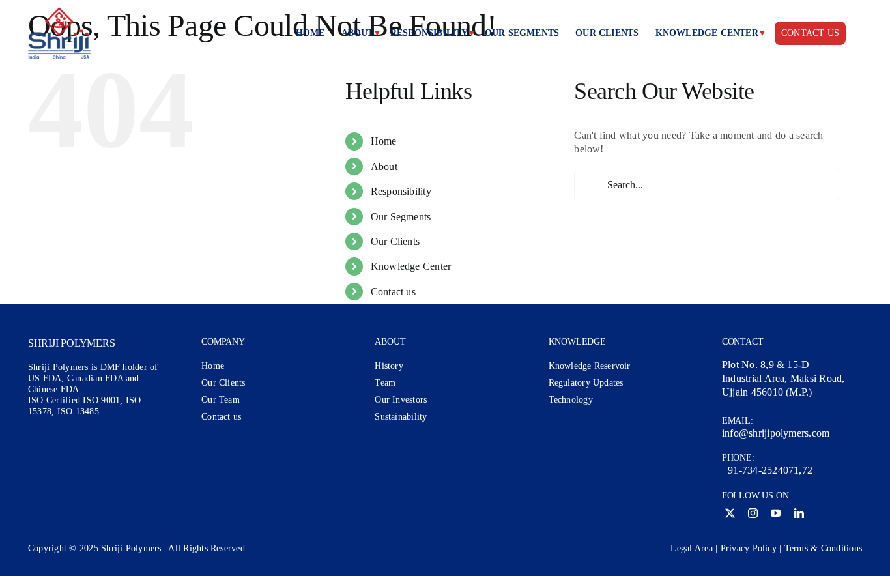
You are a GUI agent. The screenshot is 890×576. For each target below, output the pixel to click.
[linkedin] (799, 513)
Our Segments (401, 216)
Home (384, 141)
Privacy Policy (749, 548)
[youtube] (776, 513)
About (384, 166)
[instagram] (753, 513)
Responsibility (401, 191)
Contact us (393, 291)
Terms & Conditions (823, 548)
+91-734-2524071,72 (767, 470)
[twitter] (730, 513)
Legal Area (691, 548)
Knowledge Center (411, 266)
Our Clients (395, 241)
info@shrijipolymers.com (776, 433)
